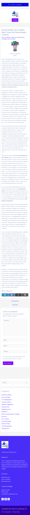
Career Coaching (6, 397)
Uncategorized (5, 428)
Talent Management (7, 426)
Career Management (7, 399)
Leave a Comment (6, 37)
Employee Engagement (7, 404)
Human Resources (6, 409)
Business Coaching (6, 395)
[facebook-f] (2, 499)
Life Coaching (5, 419)
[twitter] (5, 499)
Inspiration (4, 411)
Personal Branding (6, 421)
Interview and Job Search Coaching (10, 414)
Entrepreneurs (5, 407)
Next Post (15, 305)
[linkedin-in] (8, 499)
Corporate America (6, 402)
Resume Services (5, 477)
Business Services (5, 481)
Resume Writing (6, 423)
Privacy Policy (16, 512)
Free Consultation (6, 512)
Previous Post (15, 301)
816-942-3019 (4, 492)
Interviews (4, 416)
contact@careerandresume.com (9, 494)
